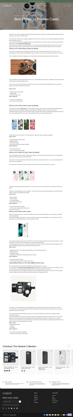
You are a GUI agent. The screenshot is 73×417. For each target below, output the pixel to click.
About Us (36, 395)
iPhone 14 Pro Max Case (24, 43)
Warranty (36, 397)
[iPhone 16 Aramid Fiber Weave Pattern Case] (28, 357)
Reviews (54, 395)
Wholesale (36, 402)
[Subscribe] (20, 402)
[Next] (68, 346)
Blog (53, 397)
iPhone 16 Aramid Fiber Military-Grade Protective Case (43, 368)
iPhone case (23, 108)
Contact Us (54, 402)
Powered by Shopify (12, 414)
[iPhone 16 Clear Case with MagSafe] (62, 357)
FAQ (35, 400)
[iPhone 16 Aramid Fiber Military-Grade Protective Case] (45, 357)
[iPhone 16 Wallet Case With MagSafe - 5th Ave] (11, 357)
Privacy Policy (55, 400)
